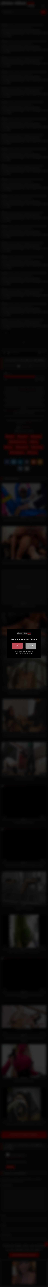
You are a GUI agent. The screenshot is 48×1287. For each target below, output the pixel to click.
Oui (17, 646)
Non (31, 646)
